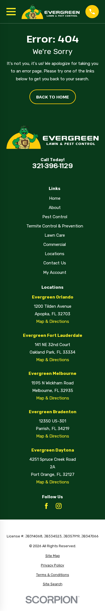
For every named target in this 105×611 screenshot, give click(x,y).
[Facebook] (46, 506)
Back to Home (52, 97)
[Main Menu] (11, 11)
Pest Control (54, 216)
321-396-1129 (52, 166)
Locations (54, 253)
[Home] (51, 11)
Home (54, 198)
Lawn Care (55, 235)
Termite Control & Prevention (54, 226)
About (55, 207)
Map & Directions (52, 321)
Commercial (54, 244)
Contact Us (54, 262)
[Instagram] (59, 506)
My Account (54, 272)
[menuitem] (52, 556)
